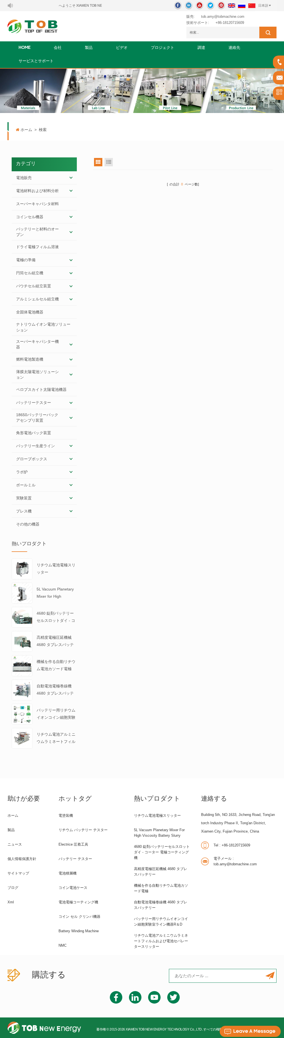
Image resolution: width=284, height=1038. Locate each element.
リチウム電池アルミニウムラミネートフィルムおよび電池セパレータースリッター (56, 738)
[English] (231, 5)
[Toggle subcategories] (71, 177)
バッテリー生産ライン (35, 446)
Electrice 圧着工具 (73, 844)
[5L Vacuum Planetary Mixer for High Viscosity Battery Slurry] (22, 592)
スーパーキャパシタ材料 (37, 204)
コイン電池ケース (73, 888)
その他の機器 (27, 524)
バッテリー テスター (75, 859)
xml (10, 902)
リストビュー (109, 162)
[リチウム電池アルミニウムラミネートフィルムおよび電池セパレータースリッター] (22, 738)
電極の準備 (26, 260)
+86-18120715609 (229, 23)
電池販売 (24, 177)
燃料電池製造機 (29, 359)
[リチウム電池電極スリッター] (22, 568)
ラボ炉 (22, 472)
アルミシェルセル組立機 (37, 299)
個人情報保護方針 (21, 859)
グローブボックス (31, 459)
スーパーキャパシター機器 (37, 344)
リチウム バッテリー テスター (83, 830)
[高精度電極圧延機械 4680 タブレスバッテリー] (22, 641)
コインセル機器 (29, 217)
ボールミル (26, 485)
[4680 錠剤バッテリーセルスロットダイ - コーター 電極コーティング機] (22, 617)
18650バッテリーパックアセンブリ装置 (37, 418)
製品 (89, 48)
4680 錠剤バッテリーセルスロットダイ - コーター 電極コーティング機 (57, 617)
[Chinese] (251, 5)
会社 (58, 48)
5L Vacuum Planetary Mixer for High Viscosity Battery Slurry (55, 593)
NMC (63, 945)
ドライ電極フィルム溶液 (37, 247)
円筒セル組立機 (29, 273)
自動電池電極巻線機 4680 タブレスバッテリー (55, 690)
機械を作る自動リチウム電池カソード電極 (56, 665)
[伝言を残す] (250, 1031)
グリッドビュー (98, 162)
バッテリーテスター (33, 402)
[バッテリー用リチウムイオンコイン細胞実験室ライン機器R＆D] (22, 714)
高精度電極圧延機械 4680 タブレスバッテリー (55, 641)
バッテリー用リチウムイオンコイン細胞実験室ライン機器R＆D (56, 714)
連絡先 (234, 48)
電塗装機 (66, 815)
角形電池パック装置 (33, 433)
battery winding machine (79, 931)
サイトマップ (18, 873)
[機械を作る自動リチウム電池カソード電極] (22, 665)
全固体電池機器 (29, 312)
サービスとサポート (36, 61)
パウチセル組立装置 (33, 286)
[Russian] (241, 5)
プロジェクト (162, 48)
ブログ (12, 888)
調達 (201, 48)
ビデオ (122, 48)
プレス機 (24, 511)
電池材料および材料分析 (37, 191)
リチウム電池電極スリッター (56, 568)
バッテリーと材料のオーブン (37, 232)
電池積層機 (68, 873)
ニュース (14, 844)
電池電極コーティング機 (78, 902)
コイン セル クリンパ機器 (79, 916)
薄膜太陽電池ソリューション (37, 374)
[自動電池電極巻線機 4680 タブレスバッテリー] (22, 689)
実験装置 (24, 498)
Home (25, 48)
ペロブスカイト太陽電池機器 (41, 389)
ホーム (26, 129)
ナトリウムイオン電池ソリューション (43, 327)
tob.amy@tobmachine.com (222, 16)
